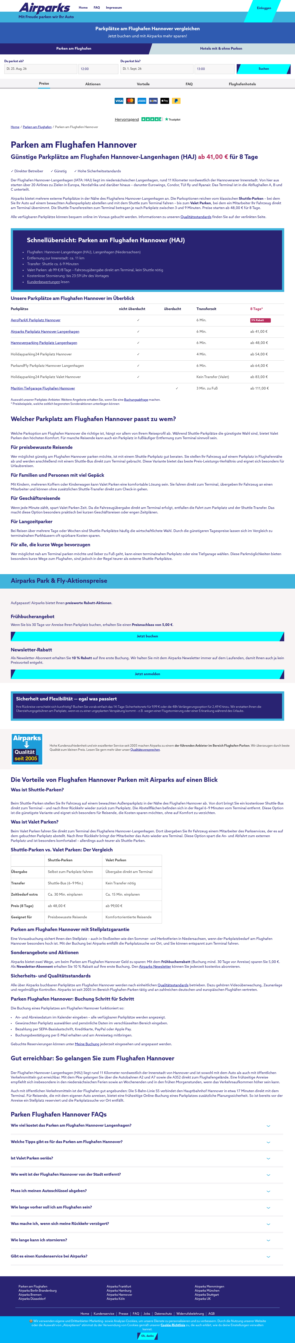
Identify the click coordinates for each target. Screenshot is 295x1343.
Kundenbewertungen (43, 282)
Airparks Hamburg (119, 1290)
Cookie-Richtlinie (173, 1325)
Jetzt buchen (147, 636)
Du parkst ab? (14, 61)
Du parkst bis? (131, 61)
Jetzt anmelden (147, 674)
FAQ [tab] (189, 84)
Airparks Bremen (30, 1295)
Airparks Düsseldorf (32, 1299)
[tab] (74, 49)
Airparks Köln (116, 1299)
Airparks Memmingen (209, 1286)
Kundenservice (104, 1314)
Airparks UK (203, 1299)
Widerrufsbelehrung (190, 1314)
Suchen (264, 69)
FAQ (97, 8)
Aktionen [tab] (93, 84)
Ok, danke (147, 1336)
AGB (211, 1314)
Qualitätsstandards (196, 217)
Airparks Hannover (119, 1295)
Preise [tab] (44, 84)
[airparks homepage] (44, 6)
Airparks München (207, 1290)
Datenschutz (163, 1314)
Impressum (114, 8)
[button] (40, 69)
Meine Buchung (87, 1044)
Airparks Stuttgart (207, 1295)
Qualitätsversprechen (145, 750)
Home (83, 8)
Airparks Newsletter (155, 967)
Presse (123, 1314)
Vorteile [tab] (143, 84)
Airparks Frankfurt (119, 1286)
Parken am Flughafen (33, 1286)
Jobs (147, 1314)
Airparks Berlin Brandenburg (38, 1290)
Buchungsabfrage (136, 400)
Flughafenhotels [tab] (242, 84)
